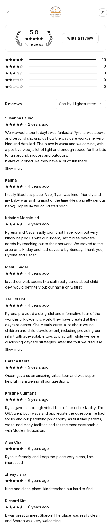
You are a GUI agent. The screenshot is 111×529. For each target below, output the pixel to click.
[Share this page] (103, 12)
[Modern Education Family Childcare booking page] (8, 12)
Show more (13, 168)
